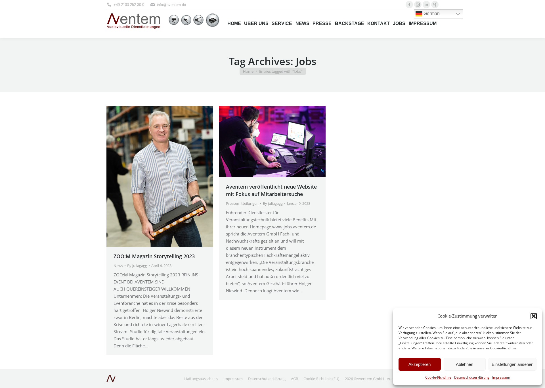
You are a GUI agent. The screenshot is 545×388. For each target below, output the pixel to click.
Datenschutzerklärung (471, 377)
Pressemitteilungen (242, 203)
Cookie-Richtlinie (438, 377)
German (431, 13)
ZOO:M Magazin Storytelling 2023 (154, 256)
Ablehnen (464, 364)
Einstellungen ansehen (512, 364)
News (118, 265)
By (137, 265)
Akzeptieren (419, 364)
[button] (533, 316)
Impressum (501, 377)
